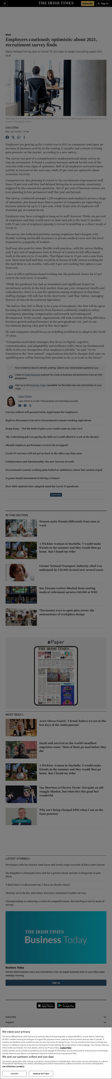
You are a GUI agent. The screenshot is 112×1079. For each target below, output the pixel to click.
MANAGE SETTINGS (41, 1074)
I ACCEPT (14, 1074)
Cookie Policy (65, 1048)
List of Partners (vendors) (13, 1066)
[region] (56, 1053)
